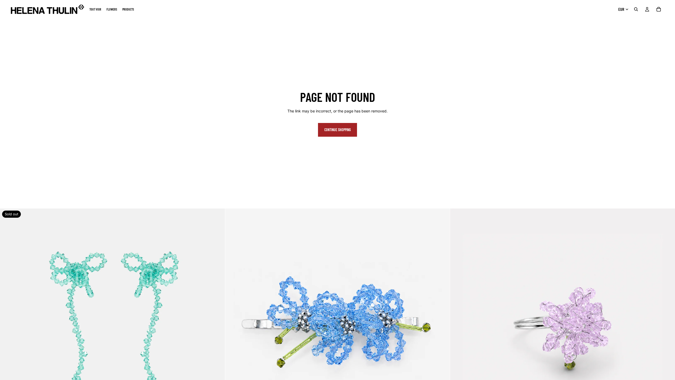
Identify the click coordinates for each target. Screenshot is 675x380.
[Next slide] (217, 321)
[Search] (636, 9)
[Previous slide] (8, 321)
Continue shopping (337, 129)
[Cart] (658, 9)
